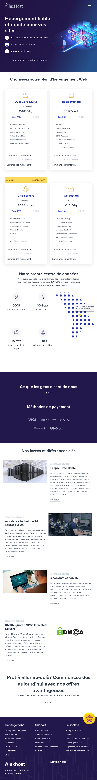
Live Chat (39, 743)
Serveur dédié (11, 734)
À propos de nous (73, 730)
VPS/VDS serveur (12, 747)
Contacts (69, 734)
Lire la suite (55, 500)
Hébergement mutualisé (15, 730)
